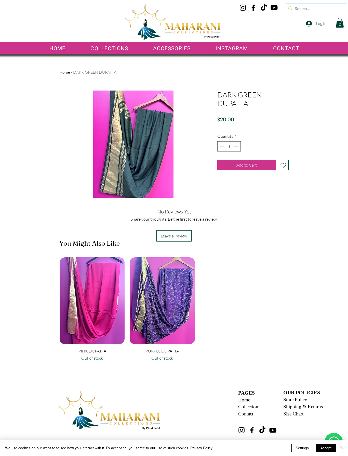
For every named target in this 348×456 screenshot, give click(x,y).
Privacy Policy (201, 447)
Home (64, 72)
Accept (325, 447)
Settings (302, 447)
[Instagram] (243, 8)
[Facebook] (253, 8)
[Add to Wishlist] (283, 165)
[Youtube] (274, 8)
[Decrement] (221, 146)
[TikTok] (264, 8)
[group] (162, 311)
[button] (340, 23)
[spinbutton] (229, 146)
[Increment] (236, 146)
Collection (248, 406)
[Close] (342, 448)
